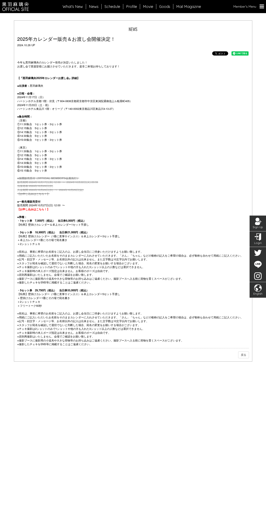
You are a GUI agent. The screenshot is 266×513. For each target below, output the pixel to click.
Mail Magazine (188, 6)
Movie (148, 6)
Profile (131, 6)
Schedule (112, 6)
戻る (243, 355)
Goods (164, 6)
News (94, 6)
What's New (73, 6)
